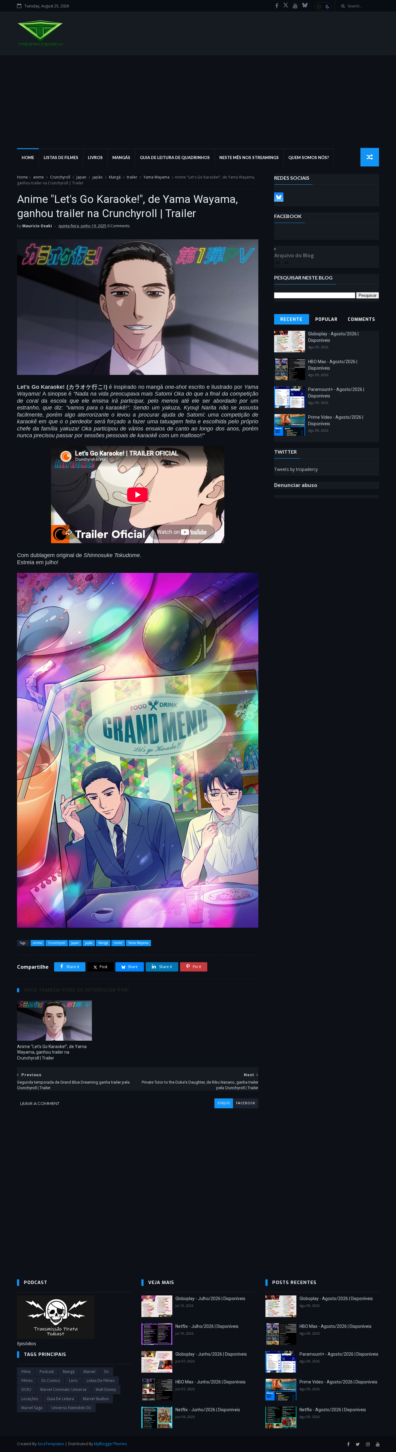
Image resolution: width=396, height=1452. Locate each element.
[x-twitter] (285, 6)
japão (98, 177)
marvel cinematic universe (63, 1389)
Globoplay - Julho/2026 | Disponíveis (210, 1298)
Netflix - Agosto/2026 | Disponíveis (332, 1409)
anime (38, 177)
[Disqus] (137, 1185)
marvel (89, 1371)
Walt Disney (106, 1389)
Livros (95, 157)
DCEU (26, 1389)
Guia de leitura (60, 1398)
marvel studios (96, 1398)
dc (106, 1371)
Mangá (115, 177)
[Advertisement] (198, 101)
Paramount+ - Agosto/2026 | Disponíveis (338, 1354)
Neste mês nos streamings (249, 157)
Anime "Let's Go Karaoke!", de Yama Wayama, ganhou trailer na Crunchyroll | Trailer (52, 1052)
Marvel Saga (31, 1407)
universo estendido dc (71, 1407)
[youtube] (295, 6)
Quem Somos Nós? (308, 157)
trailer (132, 177)
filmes (26, 1380)
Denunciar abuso (295, 485)
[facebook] (276, 6)
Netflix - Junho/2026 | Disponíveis (207, 1409)
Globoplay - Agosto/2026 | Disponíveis (336, 1298)
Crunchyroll (60, 177)
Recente (291, 319)
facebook (245, 1103)
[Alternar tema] (323, 6)
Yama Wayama (157, 177)
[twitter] (358, 1444)
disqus (223, 1103)
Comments (361, 319)
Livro (73, 1380)
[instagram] (368, 1444)
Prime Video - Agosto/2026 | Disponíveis (338, 1381)
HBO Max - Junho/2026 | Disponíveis (210, 1381)
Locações (29, 1398)
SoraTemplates (50, 1443)
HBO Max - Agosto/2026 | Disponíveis (335, 1326)
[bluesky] (305, 6)
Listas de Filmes (61, 157)
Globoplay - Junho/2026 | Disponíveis (211, 1354)
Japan (81, 177)
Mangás (121, 157)
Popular (326, 319)
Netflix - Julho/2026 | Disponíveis (207, 1326)
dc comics (50, 1380)
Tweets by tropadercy (296, 469)
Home (28, 157)
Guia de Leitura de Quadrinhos (175, 157)
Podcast (47, 1371)
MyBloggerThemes (110, 1443)
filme (26, 1371)
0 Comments (118, 226)
